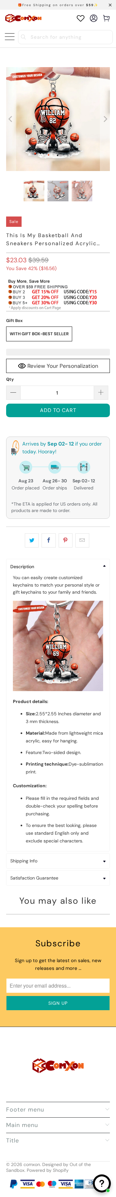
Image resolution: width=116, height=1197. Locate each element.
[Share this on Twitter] (32, 540)
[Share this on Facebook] (48, 540)
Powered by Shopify (48, 1170)
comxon (32, 1164)
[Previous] (11, 119)
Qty (10, 379)
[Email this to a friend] (82, 540)
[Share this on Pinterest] (65, 540)
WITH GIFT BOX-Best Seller (39, 334)
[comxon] (23, 18)
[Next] (105, 119)
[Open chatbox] (102, 1183)
